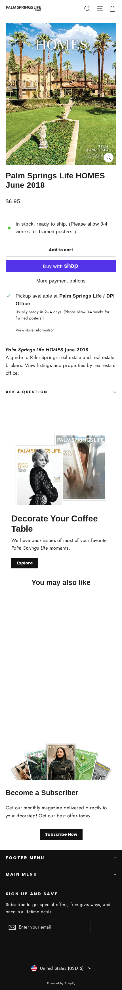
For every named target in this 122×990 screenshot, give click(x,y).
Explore (25, 563)
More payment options (61, 281)
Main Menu (21, 874)
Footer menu (25, 858)
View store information (35, 330)
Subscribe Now (61, 834)
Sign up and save (32, 894)
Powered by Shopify (61, 983)
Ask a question (27, 391)
